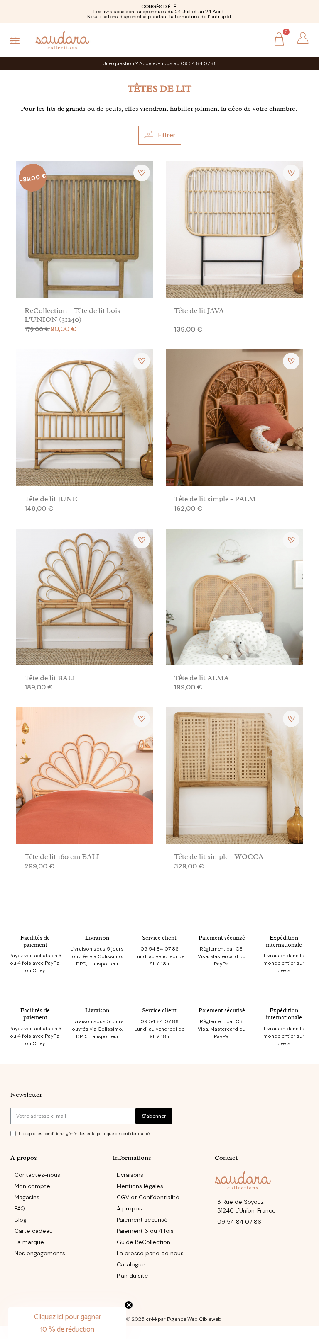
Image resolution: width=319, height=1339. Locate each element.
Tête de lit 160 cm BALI (62, 856)
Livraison (97, 937)
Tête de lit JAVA (199, 310)
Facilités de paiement (35, 941)
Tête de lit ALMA (201, 677)
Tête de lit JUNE (51, 498)
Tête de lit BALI (50, 677)
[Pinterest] (176, 1297)
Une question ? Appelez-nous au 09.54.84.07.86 (160, 63)
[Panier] (279, 40)
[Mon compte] (302, 38)
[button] (255, 39)
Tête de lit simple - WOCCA (218, 856)
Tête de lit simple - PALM (215, 498)
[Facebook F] (142, 1297)
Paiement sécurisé (222, 937)
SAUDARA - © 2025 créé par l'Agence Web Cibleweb (159, 1319)
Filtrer (166, 135)
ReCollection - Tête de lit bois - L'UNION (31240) (75, 315)
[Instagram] (159, 1297)
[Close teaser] (129, 1305)
